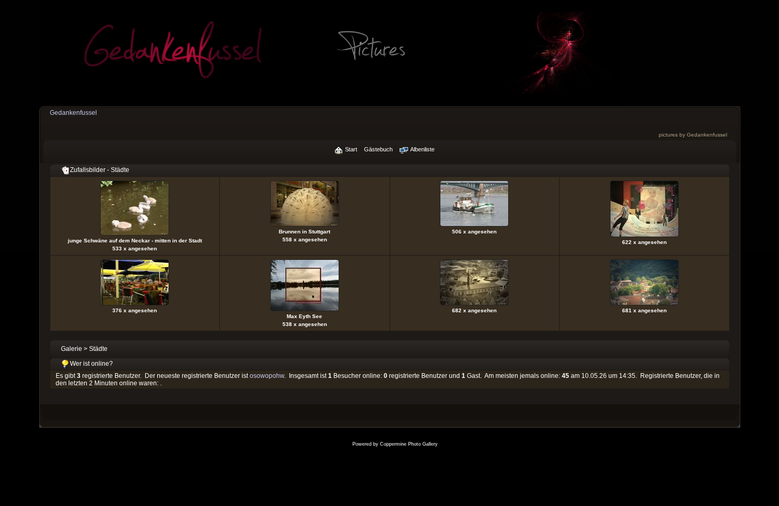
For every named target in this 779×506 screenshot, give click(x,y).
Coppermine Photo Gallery (409, 444)
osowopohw (267, 376)
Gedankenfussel (73, 112)
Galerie (71, 349)
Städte (98, 349)
